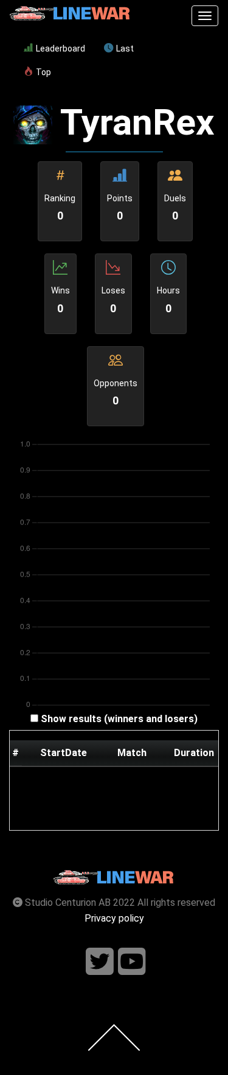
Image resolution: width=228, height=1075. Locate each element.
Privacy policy (114, 918)
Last (125, 48)
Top (43, 72)
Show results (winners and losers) (119, 719)
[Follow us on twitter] (99, 961)
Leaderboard (60, 48)
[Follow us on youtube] (132, 961)
